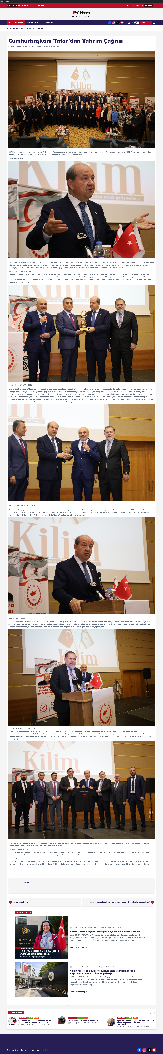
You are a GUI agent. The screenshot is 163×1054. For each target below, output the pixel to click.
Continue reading (77, 947)
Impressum (49, 23)
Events (27, 46)
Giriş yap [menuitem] (6, 1)
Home (9, 28)
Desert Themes (45, 1050)
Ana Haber (18, 23)
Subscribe (146, 23)
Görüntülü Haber (33, 23)
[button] (150, 1013)
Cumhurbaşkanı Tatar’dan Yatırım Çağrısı (28, 28)
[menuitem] (1, 1)
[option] (32, 1022)
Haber (13, 46)
